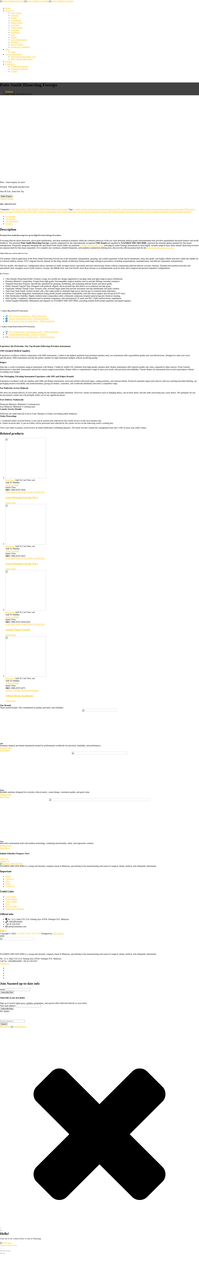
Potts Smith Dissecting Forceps (70, 212)
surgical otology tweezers (180, 212)
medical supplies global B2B (176, 209)
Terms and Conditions (14, 945)
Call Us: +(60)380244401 (11, 998)
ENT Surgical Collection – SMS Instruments (27, 316)
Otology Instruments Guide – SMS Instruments (28, 319)
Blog (7, 918)
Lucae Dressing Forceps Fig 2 (21, 534)
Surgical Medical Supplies (157, 212)
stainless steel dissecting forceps (131, 212)
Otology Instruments (59, 209)
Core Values (10, 933)
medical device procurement (151, 209)
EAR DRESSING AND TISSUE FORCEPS (29, 209)
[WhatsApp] (99, 360)
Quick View (10, 539)
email (2, 1026)
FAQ (7, 941)
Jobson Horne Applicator (19, 732)
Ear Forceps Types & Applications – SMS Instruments (31, 321)
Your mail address (7, 1042)
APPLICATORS (12, 727)
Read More (5, 787)
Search (4, 1061)
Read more (10, 517)
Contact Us (10, 923)
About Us (9, 915)
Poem (7, 920)
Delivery (9, 224)
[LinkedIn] (99, 373)
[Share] (99, 377)
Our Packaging (11, 221)
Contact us (4, 1000)
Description (10, 216)
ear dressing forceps (106, 209)
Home (8, 913)
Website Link (5, 785)
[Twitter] (99, 351)
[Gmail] (99, 369)
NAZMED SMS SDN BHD (25, 212)
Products (9, 91)
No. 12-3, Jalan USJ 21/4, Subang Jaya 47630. (20, 995)
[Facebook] (99, 347)
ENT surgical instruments (127, 209)
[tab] (102, 216)
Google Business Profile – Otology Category (27, 334)
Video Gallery (11, 938)
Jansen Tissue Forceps (17, 666)
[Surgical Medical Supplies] (12, 1)
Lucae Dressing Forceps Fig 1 (21, 600)
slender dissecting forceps (95, 212)
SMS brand (112, 212)
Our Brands (10, 219)
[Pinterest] (99, 356)
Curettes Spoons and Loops (85, 209)
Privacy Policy (11, 943)
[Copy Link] (99, 364)
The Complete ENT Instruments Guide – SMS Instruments (33, 332)
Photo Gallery (11, 936)
